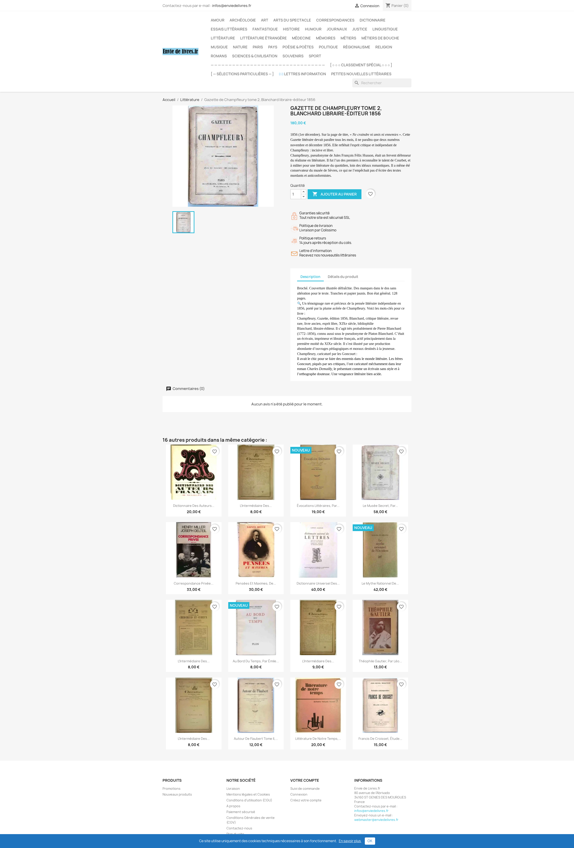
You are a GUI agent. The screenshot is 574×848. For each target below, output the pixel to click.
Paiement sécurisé (240, 812)
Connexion (298, 794)
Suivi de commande (305, 788)
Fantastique (265, 29)
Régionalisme (356, 47)
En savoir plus (350, 841)
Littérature (223, 38)
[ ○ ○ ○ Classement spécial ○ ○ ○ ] (361, 64)
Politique (328, 47)
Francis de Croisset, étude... (380, 738)
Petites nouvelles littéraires (361, 73)
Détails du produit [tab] (343, 276)
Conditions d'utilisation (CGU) (249, 800)
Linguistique (385, 29)
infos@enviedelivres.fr (231, 5)
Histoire (291, 29)
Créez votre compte (306, 800)
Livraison (233, 788)
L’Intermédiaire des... (256, 506)
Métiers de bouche (380, 38)
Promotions (171, 788)
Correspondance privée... (193, 583)
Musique (219, 47)
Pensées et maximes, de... (256, 583)
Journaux (337, 29)
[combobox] (381, 82)
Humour (313, 29)
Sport (315, 56)
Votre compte (304, 780)
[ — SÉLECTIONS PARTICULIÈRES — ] (242, 73)
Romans (219, 56)
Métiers (348, 38)
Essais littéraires (229, 29)
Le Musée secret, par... (380, 506)
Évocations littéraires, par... (318, 506)
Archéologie (243, 20)
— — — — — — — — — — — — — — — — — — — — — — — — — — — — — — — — (268, 64)
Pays (272, 47)
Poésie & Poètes (298, 47)
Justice (359, 29)
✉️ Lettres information (302, 73)
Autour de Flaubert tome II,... (256, 738)
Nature (240, 47)
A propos (233, 806)
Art (264, 20)
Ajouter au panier (334, 194)
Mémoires (325, 38)
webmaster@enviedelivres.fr (376, 820)
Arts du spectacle (292, 20)
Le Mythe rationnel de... (380, 583)
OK (369, 841)
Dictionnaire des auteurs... (193, 506)
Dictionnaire (372, 20)
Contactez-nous (239, 828)
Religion (383, 47)
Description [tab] (310, 276)
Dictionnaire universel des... (318, 583)
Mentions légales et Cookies (248, 794)
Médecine (301, 38)
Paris (258, 47)
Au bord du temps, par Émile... (256, 661)
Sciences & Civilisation (254, 56)
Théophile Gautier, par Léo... (380, 661)
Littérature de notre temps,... (318, 738)
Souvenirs (293, 56)
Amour (217, 20)
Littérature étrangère (263, 38)
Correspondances (335, 20)
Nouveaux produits (177, 794)
